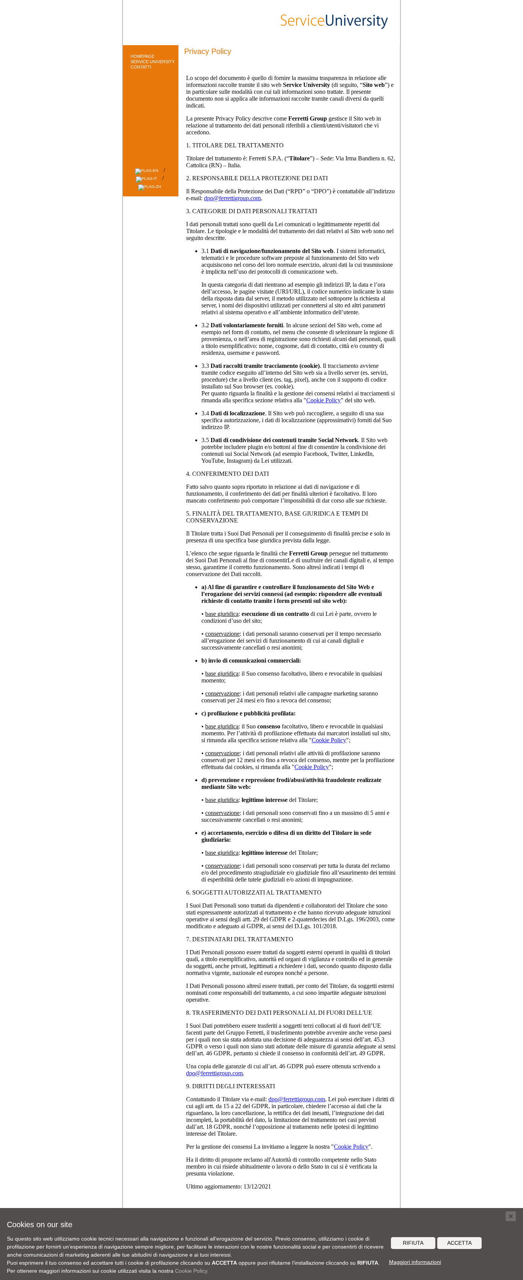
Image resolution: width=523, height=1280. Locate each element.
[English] (147, 170)
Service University (153, 61)
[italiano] (147, 178)
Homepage (142, 56)
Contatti (141, 67)
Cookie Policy (323, 400)
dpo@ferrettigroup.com (232, 198)
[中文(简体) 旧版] (150, 186)
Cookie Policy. (192, 1271)
